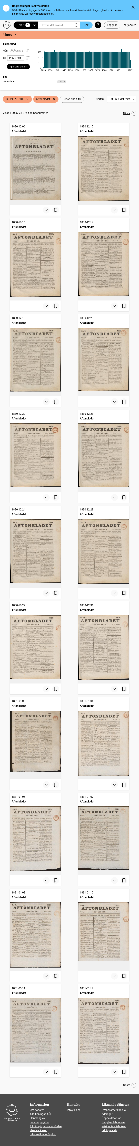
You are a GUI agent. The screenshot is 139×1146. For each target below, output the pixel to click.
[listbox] (34, 81)
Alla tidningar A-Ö (40, 1114)
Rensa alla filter (72, 99)
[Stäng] (133, 7)
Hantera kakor (38, 1130)
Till (4, 58)
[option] (34, 81)
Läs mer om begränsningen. (39, 13)
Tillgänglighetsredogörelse (46, 1126)
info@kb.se (73, 1110)
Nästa (126, 113)
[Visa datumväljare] (28, 51)
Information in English (43, 1134)
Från (5, 50)
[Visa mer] (46, 210)
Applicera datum (18, 66)
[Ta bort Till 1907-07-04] (27, 99)
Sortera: (100, 99)
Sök (86, 25)
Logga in (112, 25)
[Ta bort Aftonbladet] (54, 99)
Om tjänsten (129, 25)
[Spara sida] (55, 210)
